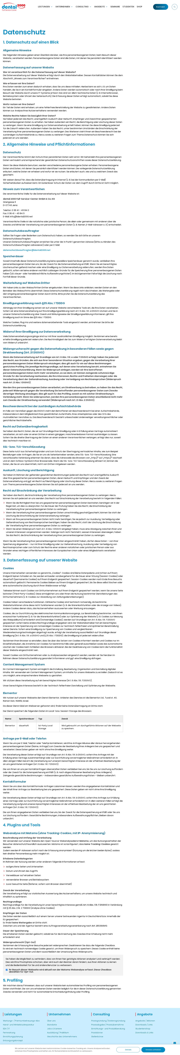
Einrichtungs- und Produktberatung (108, 1028)
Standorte (52, 1024)
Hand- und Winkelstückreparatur (18, 1024)
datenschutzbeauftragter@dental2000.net (26, 250)
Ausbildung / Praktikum (58, 1032)
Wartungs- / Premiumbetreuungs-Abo (21, 1020)
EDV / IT (6, 1028)
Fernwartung (9, 1032)
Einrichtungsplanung (13, 1036)
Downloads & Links (144, 1032)
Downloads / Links (144, 1024)
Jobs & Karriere (54, 1028)
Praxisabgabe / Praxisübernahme (107, 1024)
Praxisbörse (97, 1032)
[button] (174, 7)
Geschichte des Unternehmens (62, 1036)
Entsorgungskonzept (13, 1040)
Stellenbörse (97, 1036)
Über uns (51, 1020)
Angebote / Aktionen (145, 1020)
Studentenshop (142, 1028)
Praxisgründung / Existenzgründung (108, 1020)
